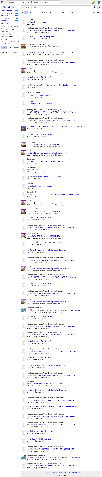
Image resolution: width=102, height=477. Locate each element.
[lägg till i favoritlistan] (28, 22)
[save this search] (99, 7)
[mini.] (26, 12)
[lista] (23, 12)
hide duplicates (7, 36)
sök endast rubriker (8, 29)
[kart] (34, 12)
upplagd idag (6, 34)
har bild (5, 31)
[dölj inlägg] (37, 24)
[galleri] (30, 12)
